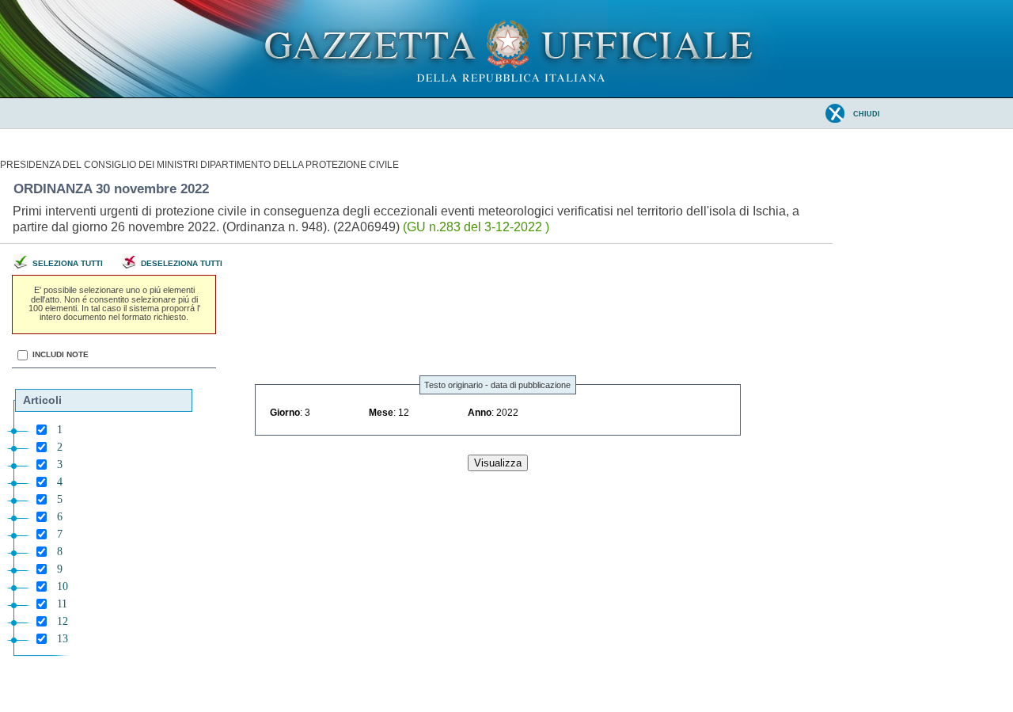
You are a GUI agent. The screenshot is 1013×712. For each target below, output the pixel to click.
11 (62, 604)
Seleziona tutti (67, 263)
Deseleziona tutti (181, 263)
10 (62, 586)
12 (62, 621)
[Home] (507, 94)
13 (62, 639)
